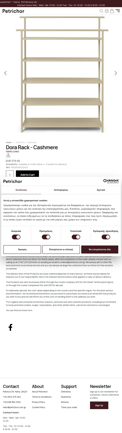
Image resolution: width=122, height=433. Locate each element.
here (30, 310)
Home (8, 142)
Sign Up (99, 405)
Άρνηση (22, 249)
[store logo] (13, 11)
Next (115, 73)
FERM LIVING (12, 151)
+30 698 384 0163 (12, 402)
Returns (65, 402)
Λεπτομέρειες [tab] (61, 190)
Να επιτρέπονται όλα (100, 249)
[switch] (46, 237)
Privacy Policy (38, 402)
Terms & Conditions (41, 396)
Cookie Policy (38, 407)
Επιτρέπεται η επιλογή (61, 249)
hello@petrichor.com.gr (14, 407)
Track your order (69, 407)
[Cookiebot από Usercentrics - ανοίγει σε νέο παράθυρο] (106, 181)
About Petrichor (40, 391)
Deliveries (66, 391)
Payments (66, 396)
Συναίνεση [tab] (21, 190)
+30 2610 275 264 (12, 396)
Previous (6, 73)
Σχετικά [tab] (101, 190)
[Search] (101, 11)
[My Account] (107, 10)
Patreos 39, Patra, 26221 (15, 391)
